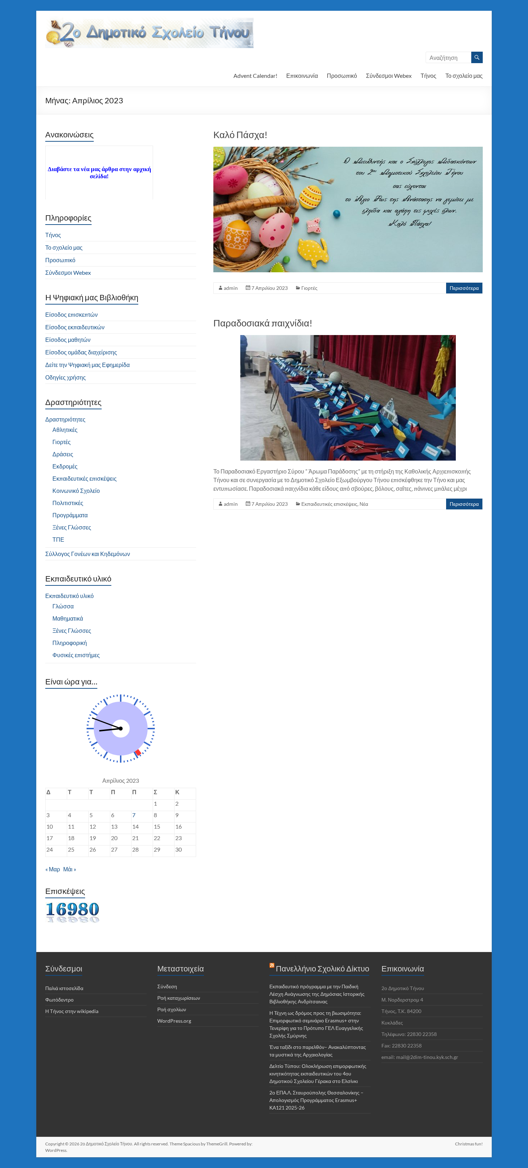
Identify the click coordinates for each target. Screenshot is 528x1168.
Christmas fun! (469, 1143)
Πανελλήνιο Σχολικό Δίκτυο (322, 968)
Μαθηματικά (67, 618)
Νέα (364, 504)
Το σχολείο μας (464, 75)
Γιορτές (309, 288)
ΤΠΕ (58, 539)
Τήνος (428, 75)
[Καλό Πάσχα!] (348, 150)
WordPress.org (174, 1021)
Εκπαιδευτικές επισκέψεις (329, 504)
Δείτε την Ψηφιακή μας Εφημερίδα (87, 364)
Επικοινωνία (302, 75)
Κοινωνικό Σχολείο (76, 490)
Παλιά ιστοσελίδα (64, 988)
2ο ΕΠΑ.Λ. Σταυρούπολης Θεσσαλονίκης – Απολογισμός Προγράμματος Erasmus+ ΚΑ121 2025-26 (316, 1100)
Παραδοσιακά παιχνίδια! (262, 323)
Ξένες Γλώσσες (71, 527)
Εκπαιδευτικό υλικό (69, 595)
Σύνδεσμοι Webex (389, 75)
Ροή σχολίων (171, 1009)
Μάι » (69, 869)
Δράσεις (62, 454)
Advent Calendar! (255, 75)
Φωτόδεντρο (59, 1000)
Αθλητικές (65, 429)
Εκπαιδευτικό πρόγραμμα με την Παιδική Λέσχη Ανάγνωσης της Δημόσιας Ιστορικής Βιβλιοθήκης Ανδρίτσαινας (317, 993)
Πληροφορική (69, 642)
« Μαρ (52, 869)
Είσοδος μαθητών (68, 339)
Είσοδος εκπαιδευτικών (75, 327)
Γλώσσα (63, 606)
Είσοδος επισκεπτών (71, 314)
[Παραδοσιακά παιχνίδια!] (348, 338)
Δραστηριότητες (65, 419)
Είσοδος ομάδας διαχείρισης (81, 352)
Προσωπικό (342, 75)
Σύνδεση (167, 986)
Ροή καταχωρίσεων (178, 998)
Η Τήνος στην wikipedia (71, 1011)
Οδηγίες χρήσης (65, 377)
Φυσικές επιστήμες (76, 654)
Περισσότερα (464, 288)
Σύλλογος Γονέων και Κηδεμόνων (87, 553)
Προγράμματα (70, 515)
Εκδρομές (65, 466)
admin (231, 288)
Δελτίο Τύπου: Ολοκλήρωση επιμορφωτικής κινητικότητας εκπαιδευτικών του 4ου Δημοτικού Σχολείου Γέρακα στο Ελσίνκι (317, 1073)
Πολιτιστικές (67, 502)
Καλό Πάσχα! (240, 134)
